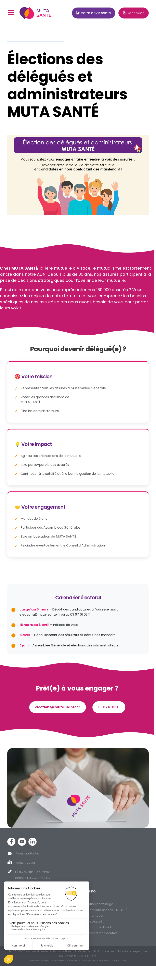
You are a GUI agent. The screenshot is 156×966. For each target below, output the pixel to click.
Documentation (92, 915)
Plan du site (119, 960)
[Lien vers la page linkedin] (32, 842)
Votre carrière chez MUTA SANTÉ (103, 910)
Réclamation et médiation (96, 960)
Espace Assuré (91, 921)
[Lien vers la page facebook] (11, 842)
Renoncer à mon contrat (98, 933)
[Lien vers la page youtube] (22, 842)
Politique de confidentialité (66, 960)
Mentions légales (39, 960)
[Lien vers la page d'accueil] (35, 13)
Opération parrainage (96, 904)
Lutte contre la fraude (96, 927)
